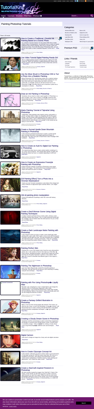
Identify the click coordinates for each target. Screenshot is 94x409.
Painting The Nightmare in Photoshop (36, 266)
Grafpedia (67, 63)
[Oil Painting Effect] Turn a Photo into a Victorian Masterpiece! (37, 180)
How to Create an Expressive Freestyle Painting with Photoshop (37, 163)
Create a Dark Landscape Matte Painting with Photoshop (39, 231)
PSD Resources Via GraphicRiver (85, 48)
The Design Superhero (70, 67)
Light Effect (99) (69, 37)
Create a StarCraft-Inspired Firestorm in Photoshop (37, 369)
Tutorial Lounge (83, 67)
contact (71, 1)
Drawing (38, 66)
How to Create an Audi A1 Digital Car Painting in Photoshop (39, 147)
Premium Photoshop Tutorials (37, 16)
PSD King (27, 16)
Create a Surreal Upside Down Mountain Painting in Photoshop (37, 130)
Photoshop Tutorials (11, 16)
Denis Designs (68, 61)
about (68, 1)
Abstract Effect (44, 103)
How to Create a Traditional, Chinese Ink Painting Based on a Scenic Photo (37, 39)
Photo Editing (39, 52)
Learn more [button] (13, 406)
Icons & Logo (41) (84, 35)
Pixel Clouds (82, 63)
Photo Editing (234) (84, 37)
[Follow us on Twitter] (77, 1)
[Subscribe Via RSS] (85, 1)
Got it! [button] (84, 403)
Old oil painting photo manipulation (35, 195)
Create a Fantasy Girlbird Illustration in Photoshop (37, 301)
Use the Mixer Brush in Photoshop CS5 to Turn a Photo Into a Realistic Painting (40, 75)
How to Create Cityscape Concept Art (36, 351)
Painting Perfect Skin (29, 248)
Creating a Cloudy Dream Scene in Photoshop (40, 319)
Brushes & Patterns (47, 88)
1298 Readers (90, 0)
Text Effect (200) (69, 39)
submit (55, 1)
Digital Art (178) (83, 32)
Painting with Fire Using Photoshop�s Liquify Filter (39, 283)
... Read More (25, 64)
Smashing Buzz (83, 65)
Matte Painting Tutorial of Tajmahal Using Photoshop (37, 111)
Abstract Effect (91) (69, 30)
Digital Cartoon (27, 335)
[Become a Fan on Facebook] (75, 1)
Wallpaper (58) (68, 41)
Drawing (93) (68, 35)
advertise (59, 1)
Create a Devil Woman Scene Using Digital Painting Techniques (38, 212)
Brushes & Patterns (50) (71, 32)
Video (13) (82, 39)
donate (64, 1)
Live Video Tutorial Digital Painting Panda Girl (39, 58)
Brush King (19, 16)
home (3, 16)
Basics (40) (82, 30)
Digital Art (43, 66)
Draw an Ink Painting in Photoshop (35, 94)
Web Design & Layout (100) (86, 41)
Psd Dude (67, 65)
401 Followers (81, 0)
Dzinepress (82, 61)
